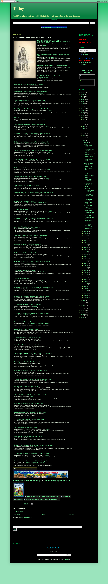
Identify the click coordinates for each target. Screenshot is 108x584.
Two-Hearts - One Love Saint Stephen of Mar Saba (29, 419)
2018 (82, 110)
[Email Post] (32, 504)
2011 (82, 312)
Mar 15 (86, 265)
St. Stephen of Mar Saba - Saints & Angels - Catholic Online (32, 133)
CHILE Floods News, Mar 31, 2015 (89, 153)
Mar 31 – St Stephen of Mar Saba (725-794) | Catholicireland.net (33, 151)
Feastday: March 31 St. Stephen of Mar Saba (27, 338)
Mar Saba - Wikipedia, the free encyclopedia (27, 227)
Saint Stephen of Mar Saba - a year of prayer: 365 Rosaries (31, 109)
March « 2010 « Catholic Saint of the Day (26, 329)
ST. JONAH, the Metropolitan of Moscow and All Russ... (88, 201)
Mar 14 (86, 268)
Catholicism (40, 323)
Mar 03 (86, 293)
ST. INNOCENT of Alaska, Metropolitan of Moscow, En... (88, 208)
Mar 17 (86, 261)
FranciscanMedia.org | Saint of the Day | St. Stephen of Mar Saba (33, 192)
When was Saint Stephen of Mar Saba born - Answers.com (31, 322)
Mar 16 (86, 263)
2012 (82, 310)
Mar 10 (86, 277)
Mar (84, 140)
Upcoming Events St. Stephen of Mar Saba (26, 185)
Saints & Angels (52, 57)
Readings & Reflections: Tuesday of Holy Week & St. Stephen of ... (34, 159)
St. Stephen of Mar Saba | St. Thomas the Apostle (52, 66)
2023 (82, 99)
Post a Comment (19, 511)
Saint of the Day (42, 202)
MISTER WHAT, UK (85, 62)
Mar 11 (86, 274)
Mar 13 (86, 270)
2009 (82, 317)
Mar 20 (86, 254)
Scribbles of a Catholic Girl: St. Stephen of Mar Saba (29, 100)
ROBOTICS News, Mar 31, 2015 (88, 183)
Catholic (42, 462)
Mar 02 (86, 295)
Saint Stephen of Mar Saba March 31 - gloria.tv (28, 362)
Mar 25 (86, 242)
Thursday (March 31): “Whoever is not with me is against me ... (32, 379)
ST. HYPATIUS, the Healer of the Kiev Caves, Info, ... (89, 214)
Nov (84, 121)
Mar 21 (86, 251)
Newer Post (17, 514)
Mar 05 (86, 288)
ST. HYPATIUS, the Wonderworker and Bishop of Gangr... (89, 219)
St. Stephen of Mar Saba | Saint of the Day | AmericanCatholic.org (33, 218)
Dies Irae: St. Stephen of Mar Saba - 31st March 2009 (30, 412)
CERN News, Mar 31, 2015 (88, 187)
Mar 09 (86, 279)
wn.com (16, 117)
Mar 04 (86, 290)
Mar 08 (86, 281)
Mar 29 (86, 233)
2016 (82, 115)
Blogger (67, 559)
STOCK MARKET (84, 60)
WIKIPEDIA (83, 64)
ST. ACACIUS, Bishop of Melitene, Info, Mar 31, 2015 (88, 226)
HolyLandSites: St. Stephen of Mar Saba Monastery (29, 125)
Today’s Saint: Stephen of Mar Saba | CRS (26, 270)
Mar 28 (86, 235)
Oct (84, 124)
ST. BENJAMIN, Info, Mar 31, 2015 (89, 191)
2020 (82, 106)
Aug (84, 128)
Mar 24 (86, 245)
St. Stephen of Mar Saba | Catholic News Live (27, 305)
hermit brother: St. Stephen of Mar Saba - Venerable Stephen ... (49, 76)
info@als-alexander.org (27, 480)
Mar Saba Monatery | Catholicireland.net (26, 428)
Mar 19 (86, 256)
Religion (28, 462)
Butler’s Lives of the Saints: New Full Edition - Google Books (32, 461)
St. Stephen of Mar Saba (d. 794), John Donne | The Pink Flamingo (34, 287)
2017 (82, 113)
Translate (85, 54)
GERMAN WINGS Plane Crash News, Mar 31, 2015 (88, 158)
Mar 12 (86, 272)
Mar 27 (86, 238)
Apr (84, 137)
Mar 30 (86, 231)
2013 (82, 308)
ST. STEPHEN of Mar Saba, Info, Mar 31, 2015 (88, 196)
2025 (82, 94)
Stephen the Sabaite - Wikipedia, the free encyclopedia (30, 236)
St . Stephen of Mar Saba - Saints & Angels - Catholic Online (53, 54)
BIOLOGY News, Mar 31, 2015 (88, 180)
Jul (83, 131)
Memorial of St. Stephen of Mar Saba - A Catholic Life (30, 177)
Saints (47, 323)
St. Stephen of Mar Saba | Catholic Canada (27, 253)
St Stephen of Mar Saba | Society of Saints (26, 345)
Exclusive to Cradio (31, 202)
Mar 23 (86, 247)
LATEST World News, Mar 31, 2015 (88, 145)
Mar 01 (86, 297)
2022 (82, 101)
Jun (84, 133)
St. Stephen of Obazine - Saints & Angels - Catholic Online (31, 313)
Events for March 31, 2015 (22, 279)
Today (18, 8)
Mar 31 (86, 142)
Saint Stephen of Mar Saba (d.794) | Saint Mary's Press (30, 92)
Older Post (71, 514)
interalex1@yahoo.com (57, 480)
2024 (82, 97)
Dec (84, 119)
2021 (82, 103)
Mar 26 (86, 240)
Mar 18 (86, 258)
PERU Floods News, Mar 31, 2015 (89, 150)
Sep (84, 126)
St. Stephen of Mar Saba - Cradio (24, 201)
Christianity (32, 323)
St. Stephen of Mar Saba (21, 210)
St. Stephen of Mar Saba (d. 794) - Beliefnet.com (28, 168)
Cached (44, 45)
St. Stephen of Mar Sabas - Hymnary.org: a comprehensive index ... (34, 445)
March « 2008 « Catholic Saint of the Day (26, 386)
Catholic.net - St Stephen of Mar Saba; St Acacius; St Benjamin (33, 353)
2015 (82, 117)
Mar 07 (86, 284)
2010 (82, 315)
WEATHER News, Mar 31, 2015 (88, 163)
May (84, 135)
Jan (84, 302)
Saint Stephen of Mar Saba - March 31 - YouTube (28, 84)
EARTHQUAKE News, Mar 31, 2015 (88, 168)
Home (44, 514)
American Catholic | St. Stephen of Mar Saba (27, 244)
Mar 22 (86, 249)
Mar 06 (86, 286)
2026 (82, 92)
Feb (84, 300)
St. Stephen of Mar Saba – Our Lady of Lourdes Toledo (30, 370)
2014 (82, 305)
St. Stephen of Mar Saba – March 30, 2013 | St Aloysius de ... (32, 296)
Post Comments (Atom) (26, 517)
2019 (82, 108)
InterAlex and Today (20, 539)
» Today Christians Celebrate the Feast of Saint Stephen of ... (32, 395)
